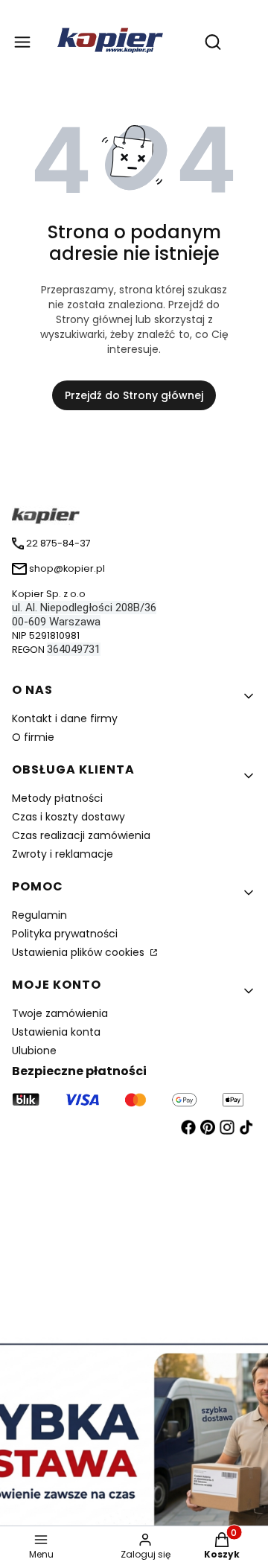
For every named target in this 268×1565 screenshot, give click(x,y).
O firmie (33, 737)
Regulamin (39, 915)
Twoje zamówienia (60, 1013)
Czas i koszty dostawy (68, 816)
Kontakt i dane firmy (65, 718)
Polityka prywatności (65, 933)
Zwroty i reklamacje (62, 854)
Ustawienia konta (56, 1031)
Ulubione (34, 1050)
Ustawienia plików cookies (79, 952)
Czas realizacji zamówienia (81, 835)
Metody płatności (57, 798)
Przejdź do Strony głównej (134, 395)
